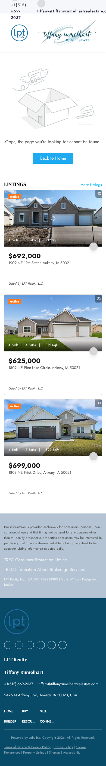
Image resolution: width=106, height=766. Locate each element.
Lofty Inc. (35, 737)
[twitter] (30, 645)
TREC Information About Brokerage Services (44, 569)
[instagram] (52, 645)
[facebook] (8, 645)
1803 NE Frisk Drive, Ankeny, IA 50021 (39, 472)
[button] (13, 711)
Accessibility (71, 752)
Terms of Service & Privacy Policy (27, 747)
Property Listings (34, 752)
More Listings (91, 184)
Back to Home (53, 158)
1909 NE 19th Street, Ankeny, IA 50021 (39, 263)
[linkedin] (19, 645)
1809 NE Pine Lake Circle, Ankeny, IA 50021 (44, 367)
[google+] (62, 645)
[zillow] (41, 645)
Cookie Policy (63, 747)
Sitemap (54, 752)
